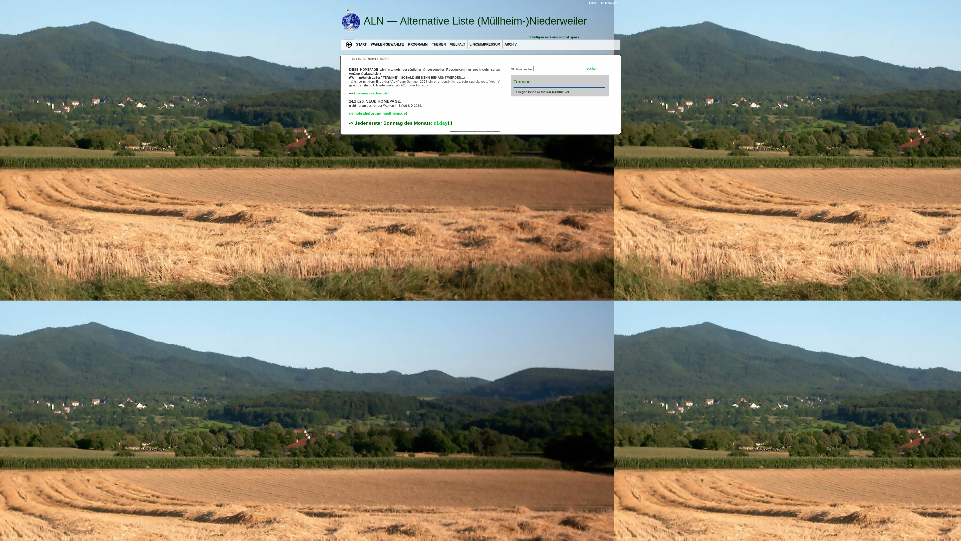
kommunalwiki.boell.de (371, 93)
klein (553, 37)
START (384, 58)
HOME (372, 58)
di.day (441, 123)
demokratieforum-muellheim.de (377, 113)
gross (575, 37)
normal (564, 37)
